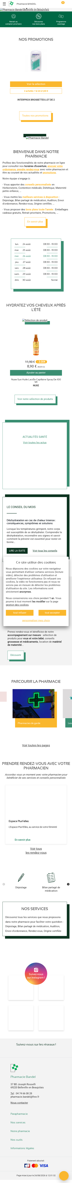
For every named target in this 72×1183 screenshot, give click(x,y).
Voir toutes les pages (36, 745)
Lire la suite (17, 550)
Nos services (18, 1122)
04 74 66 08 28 (24, 1093)
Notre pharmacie (20, 1131)
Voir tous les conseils (45, 550)
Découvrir (15, 655)
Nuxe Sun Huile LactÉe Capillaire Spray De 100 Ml (36, 380)
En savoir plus (35, 221)
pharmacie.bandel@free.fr (25, 1096)
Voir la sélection (36, 84)
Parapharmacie (19, 1113)
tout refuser (19, 612)
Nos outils (17, 1139)
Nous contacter (19, 1102)
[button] (24, 8)
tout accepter (52, 612)
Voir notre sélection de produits (35, 399)
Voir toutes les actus (35, 442)
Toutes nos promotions (35, 115)
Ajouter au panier (36, 372)
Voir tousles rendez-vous (36, 850)
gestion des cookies (17, 604)
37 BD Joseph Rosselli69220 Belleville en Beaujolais (27, 1086)
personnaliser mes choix (36, 620)
